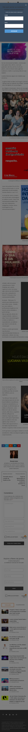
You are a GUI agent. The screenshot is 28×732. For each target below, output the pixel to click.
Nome (6, 15)
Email (6, 22)
